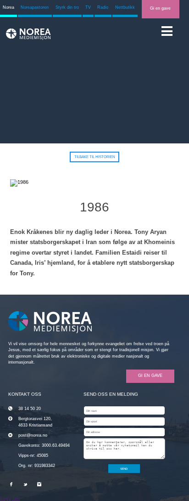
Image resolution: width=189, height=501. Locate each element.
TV (88, 7)
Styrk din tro (67, 7)
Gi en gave (160, 8)
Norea (8, 7)
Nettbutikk (125, 7)
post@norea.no (32, 435)
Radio (102, 7)
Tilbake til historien (94, 157)
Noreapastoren (35, 7)
